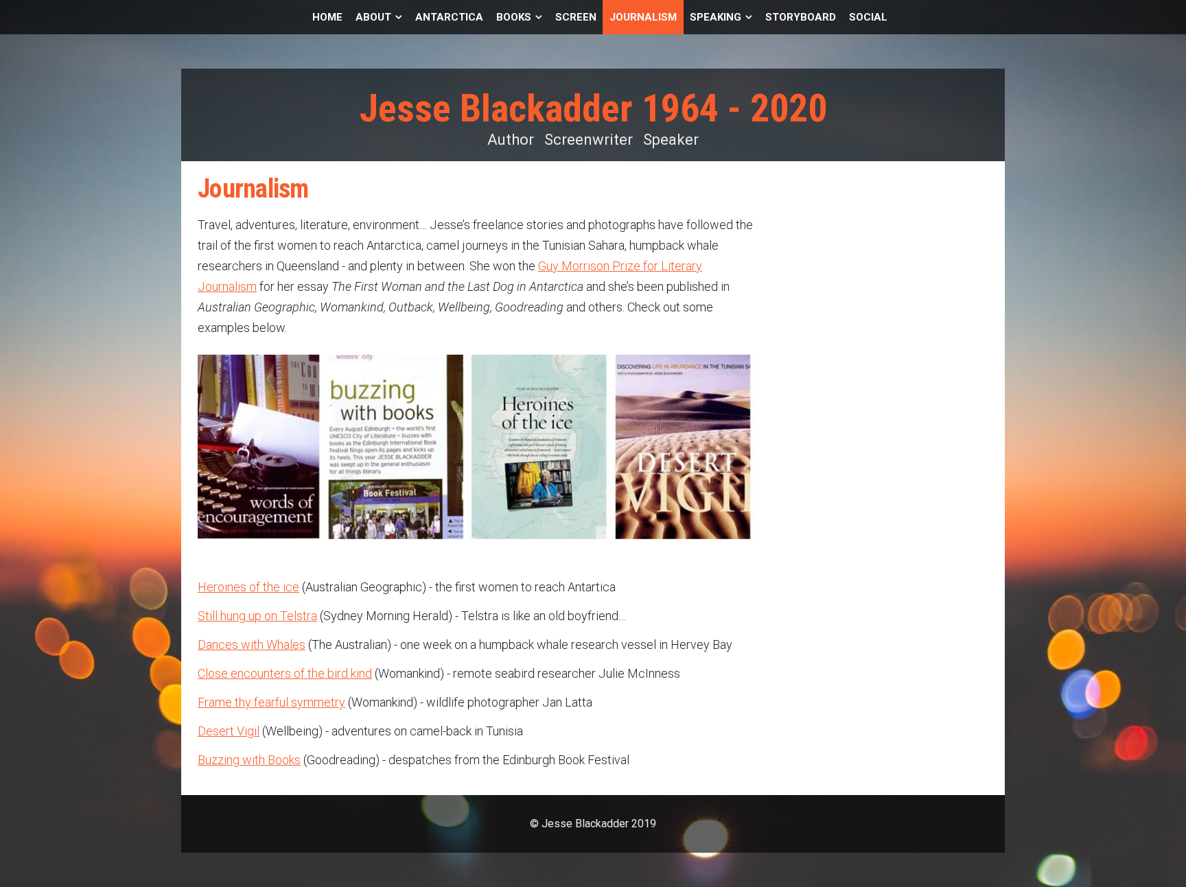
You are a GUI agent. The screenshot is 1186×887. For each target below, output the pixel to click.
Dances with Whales (251, 644)
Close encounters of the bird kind (285, 673)
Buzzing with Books (249, 760)
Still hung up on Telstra (257, 615)
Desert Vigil (228, 731)
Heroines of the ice (248, 587)
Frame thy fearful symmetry (271, 702)
